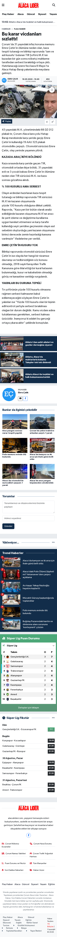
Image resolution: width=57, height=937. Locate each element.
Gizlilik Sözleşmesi (26, 925)
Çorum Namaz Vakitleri (16, 853)
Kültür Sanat (32, 923)
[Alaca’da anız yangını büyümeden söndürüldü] (42, 471)
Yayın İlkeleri (36, 931)
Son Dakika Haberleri (14, 870)
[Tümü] (53, 542)
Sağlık (18, 923)
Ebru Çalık (23, 392)
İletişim (9, 928)
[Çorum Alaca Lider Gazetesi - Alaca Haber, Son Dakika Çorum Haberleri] (28, 5)
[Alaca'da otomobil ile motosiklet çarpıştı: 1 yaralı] (14, 471)
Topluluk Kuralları (14, 931)
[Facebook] (25, 398)
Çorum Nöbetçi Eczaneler (10, 845)
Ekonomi (7, 923)
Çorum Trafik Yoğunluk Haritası (41, 855)
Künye (24, 928)
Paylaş (8, 121)
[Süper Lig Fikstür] (53, 718)
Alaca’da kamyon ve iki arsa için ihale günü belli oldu (41, 457)
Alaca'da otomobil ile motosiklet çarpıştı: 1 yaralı (13, 483)
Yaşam (53, 14)
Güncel (31, 14)
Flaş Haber (8, 14)
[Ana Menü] (3, 5)
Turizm (6, 925)
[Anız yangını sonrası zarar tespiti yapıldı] (14, 421)
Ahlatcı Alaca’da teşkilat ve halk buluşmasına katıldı (28, 22)
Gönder (8, 526)
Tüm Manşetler (39, 863)
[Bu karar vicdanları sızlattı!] (28, 101)
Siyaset (42, 14)
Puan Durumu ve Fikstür (15, 863)
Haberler (6, 29)
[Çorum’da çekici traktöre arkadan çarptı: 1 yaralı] (42, 421)
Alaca (20, 14)
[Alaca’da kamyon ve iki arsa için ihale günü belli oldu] (42, 445)
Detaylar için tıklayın (28, 708)
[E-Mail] (20, 398)
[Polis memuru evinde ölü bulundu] (14, 445)
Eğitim (51, 884)
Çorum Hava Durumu (42, 844)
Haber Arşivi (38, 870)
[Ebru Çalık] (9, 394)
